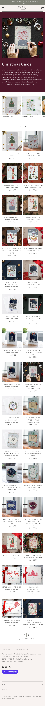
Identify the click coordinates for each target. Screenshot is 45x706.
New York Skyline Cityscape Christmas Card (33, 352)
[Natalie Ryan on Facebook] (3, 667)
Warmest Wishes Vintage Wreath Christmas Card (12, 420)
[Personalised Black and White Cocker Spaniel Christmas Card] (33, 608)
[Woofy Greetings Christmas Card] (33, 141)
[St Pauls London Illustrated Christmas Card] (33, 304)
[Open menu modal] (3, 8)
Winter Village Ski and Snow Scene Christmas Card (11, 251)
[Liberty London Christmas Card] (12, 304)
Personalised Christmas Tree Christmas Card (33, 589)
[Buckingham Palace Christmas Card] (12, 372)
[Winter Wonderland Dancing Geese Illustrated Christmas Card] (33, 507)
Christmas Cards (8, 117)
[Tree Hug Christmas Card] (12, 141)
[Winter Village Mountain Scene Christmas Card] (12, 270)
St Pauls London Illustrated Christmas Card (33, 319)
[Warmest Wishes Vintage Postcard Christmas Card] (33, 405)
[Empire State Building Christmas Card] (12, 338)
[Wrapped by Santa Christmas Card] (12, 173)
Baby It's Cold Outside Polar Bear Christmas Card (12, 522)
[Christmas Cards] (11, 105)
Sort (24, 127)
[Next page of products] (28, 635)
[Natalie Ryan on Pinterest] (10, 667)
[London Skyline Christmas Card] (33, 270)
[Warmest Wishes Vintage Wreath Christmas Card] (12, 405)
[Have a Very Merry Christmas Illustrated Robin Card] (12, 473)
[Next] (42, 2)
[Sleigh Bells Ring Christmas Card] (33, 205)
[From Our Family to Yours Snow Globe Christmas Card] (33, 372)
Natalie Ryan (17, 696)
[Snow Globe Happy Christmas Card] (12, 205)
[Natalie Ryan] (22, 8)
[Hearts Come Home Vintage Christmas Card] (33, 439)
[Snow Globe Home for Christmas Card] (33, 236)
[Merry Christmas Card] (12, 543)
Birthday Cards (27, 117)
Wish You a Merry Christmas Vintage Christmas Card (12, 454)
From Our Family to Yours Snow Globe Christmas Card (33, 386)
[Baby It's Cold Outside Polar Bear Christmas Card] (12, 507)
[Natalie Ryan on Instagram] (6, 667)
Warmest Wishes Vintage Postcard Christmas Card (33, 420)
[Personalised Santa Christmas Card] (12, 608)
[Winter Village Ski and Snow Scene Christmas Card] (12, 236)
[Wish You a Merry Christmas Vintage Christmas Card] (12, 439)
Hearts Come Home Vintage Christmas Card (33, 454)
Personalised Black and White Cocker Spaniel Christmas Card (33, 623)
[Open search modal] (37, 8)
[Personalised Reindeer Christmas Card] (12, 575)
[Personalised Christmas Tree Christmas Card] (33, 575)
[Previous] (3, 2)
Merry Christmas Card (12, 555)
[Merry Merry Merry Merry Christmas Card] (33, 543)
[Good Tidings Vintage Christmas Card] (33, 473)
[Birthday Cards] (31, 105)
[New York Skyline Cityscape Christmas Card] (33, 338)
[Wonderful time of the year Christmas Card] (33, 173)
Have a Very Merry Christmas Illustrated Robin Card (11, 488)
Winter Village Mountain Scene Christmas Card (11, 285)
